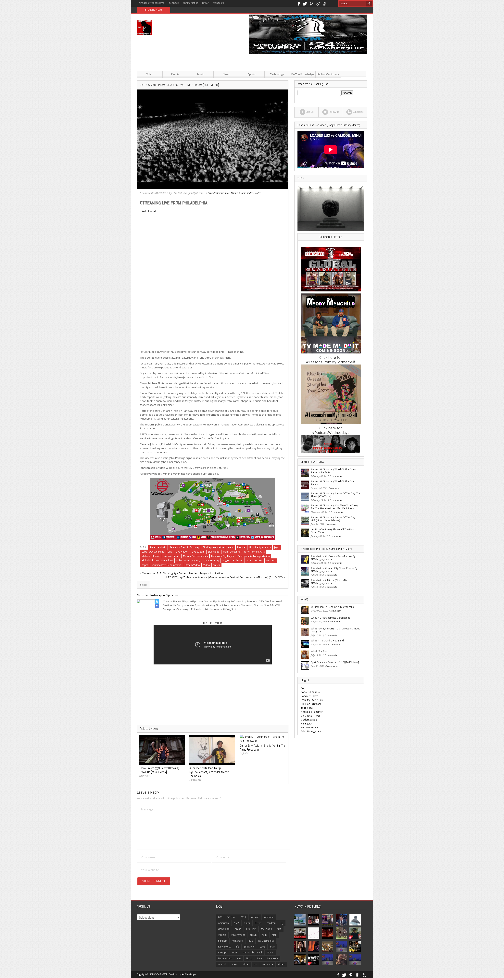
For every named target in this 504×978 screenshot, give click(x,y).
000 (220, 917)
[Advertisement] (291, 81)
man (272, 946)
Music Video (246, 193)
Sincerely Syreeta (310, 727)
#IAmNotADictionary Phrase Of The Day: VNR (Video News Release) (333, 519)
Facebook (298, 3)
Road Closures (254, 560)
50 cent (231, 917)
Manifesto (218, 3)
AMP (236, 923)
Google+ (318, 3)
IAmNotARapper (189, 974)
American (223, 923)
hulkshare (237, 940)
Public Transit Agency (188, 560)
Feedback (173, 3)
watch (216, 565)
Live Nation (182, 551)
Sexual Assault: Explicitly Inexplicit (193, 9)
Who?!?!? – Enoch (320, 651)
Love (262, 946)
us (255, 964)
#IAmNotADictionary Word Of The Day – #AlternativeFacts (333, 471)
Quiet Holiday (211, 560)
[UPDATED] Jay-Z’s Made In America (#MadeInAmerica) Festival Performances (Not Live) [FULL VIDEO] (225, 577)
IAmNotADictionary (328, 74)
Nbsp (249, 958)
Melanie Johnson (151, 556)
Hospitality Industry (260, 547)
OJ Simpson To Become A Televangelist (332, 607)
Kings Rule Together (312, 711)
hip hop (222, 940)
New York (272, 958)
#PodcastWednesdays (151, 3)
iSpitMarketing (190, 3)
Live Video (214, 551)
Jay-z (276, 547)
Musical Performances (195, 556)
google (222, 934)
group (253, 934)
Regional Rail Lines (232, 560)
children (271, 923)
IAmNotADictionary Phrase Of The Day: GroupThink (332, 531)
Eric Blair (251, 929)
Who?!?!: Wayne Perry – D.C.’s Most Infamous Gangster (335, 630)
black (247, 923)
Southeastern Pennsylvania (166, 565)
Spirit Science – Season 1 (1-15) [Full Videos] (335, 662)
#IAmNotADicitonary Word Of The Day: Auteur (332, 483)
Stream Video (192, 565)
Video (149, 74)
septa (145, 565)
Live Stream (198, 551)
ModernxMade (309, 719)
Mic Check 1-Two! (310, 715)
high (274, 934)
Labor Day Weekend (153, 551)
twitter (245, 964)
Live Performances (219, 193)
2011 (243, 917)
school (222, 964)
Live (170, 551)
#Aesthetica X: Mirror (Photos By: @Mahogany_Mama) (329, 581)
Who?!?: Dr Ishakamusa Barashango (330, 617)
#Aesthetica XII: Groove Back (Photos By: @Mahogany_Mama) (333, 558)
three (234, 964)
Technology (277, 74)
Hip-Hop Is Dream (311, 704)
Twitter (304, 3)
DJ (282, 923)
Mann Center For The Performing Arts (244, 551)
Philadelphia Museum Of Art (157, 560)
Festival (241, 547)
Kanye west (224, 946)
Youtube (325, 3)
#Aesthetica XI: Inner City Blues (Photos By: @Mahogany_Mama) (334, 570)
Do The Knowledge (302, 74)
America (268, 917)
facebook (266, 929)
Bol (302, 688)
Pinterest (311, 3)
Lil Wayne (249, 946)
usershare (267, 964)
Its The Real (307, 708)
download (224, 929)
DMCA (205, 3)
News (226, 74)
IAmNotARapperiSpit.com (188, 193)
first (279, 929)
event (231, 547)
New (259, 958)
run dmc (271, 560)
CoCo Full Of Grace (311, 692)
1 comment (334, 488)
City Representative (213, 547)
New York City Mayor (222, 556)
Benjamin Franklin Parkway (184, 547)
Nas (239, 958)
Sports (252, 74)
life (237, 946)
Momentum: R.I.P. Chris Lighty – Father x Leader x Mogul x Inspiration (182, 573)
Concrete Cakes (309, 696)
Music (200, 74)
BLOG (258, 923)
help (264, 934)
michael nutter (172, 556)
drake (238, 929)
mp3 (234, 952)
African (255, 917)
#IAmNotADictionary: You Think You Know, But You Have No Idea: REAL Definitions (334, 507)
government (238, 934)
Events (175, 74)
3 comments (335, 536)
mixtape (222, 952)
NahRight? (306, 723)
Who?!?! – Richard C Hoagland (327, 640)
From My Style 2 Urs (311, 700)
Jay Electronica (266, 940)
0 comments (147, 193)
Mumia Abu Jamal (252, 952)
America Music (158, 547)
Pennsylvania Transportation (254, 556)
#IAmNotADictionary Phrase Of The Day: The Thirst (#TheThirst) (335, 495)
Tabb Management (311, 731)
